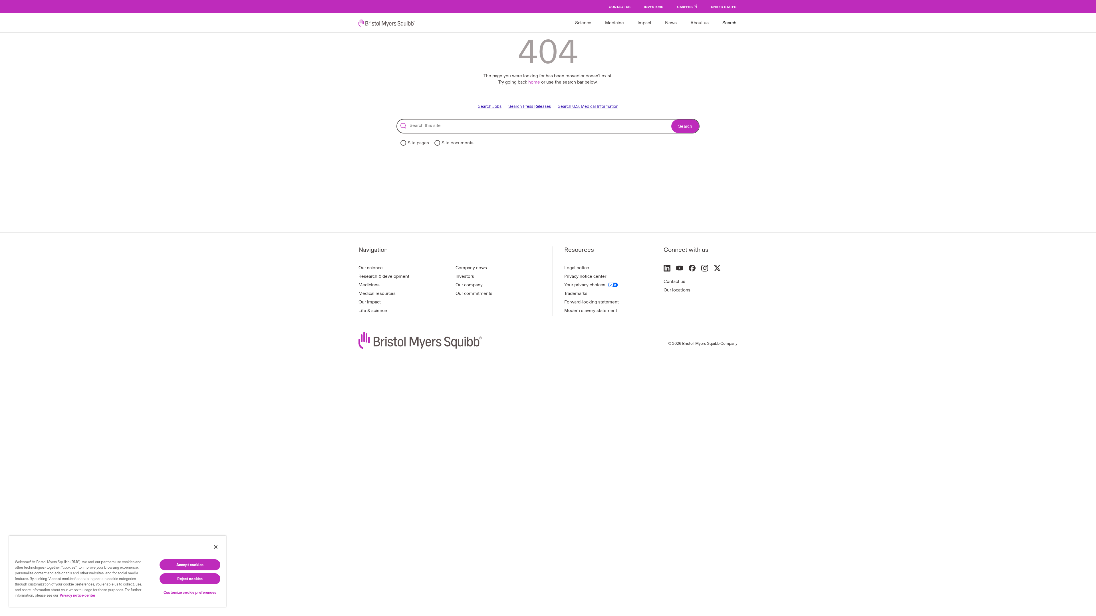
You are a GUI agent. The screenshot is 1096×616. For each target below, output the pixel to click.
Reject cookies (190, 579)
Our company (469, 284)
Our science (370, 267)
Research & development (383, 276)
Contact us (674, 281)
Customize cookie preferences (190, 592)
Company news (471, 267)
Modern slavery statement (590, 310)
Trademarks (575, 293)
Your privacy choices (584, 284)
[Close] (215, 547)
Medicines (369, 284)
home (534, 82)
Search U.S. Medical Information (588, 106)
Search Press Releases (529, 106)
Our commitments (474, 293)
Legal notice (576, 267)
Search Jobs (489, 106)
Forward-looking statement (591, 302)
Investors (653, 7)
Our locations (677, 290)
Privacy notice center (585, 276)
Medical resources (377, 293)
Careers (685, 7)
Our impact (369, 302)
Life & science (372, 310)
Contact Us (619, 7)
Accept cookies (190, 565)
